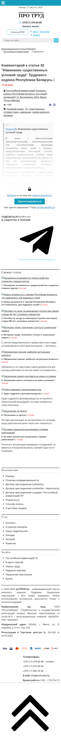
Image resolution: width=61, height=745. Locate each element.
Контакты (10, 522)
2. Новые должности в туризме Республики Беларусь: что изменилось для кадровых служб (28, 303)
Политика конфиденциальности (22, 480)
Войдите (11, 195)
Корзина (36, 35)
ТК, (26, 109)
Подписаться (12, 499)
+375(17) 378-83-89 (31, 22)
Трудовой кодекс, (16, 109)
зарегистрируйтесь (42, 195)
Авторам (10, 539)
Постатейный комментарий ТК (22, 558)
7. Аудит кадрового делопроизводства (21, 393)
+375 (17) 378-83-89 (33, 661)
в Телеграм (24, 219)
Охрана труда (13, 566)
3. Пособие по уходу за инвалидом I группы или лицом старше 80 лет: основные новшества (29, 319)
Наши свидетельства (17, 531)
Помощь (10, 476)
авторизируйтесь (45, 207)
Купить (9, 578)
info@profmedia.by (40, 675)
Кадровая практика (16, 570)
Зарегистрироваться (29, 201)
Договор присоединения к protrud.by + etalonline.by (32, 488)
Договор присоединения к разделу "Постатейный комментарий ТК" (32, 494)
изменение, (26, 112)
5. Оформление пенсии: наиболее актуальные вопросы (29, 358)
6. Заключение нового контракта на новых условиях (27, 380)
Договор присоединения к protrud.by (25, 484)
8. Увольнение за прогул (13, 414)
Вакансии (11, 543)
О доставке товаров (16, 508)
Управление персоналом (19, 574)
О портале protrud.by (16, 527)
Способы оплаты (15, 504)
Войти (35, 31)
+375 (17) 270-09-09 (33, 666)
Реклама (10, 535)
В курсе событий (14, 562)
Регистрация (45, 31)
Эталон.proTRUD (17, 32)
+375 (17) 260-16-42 (33, 670)
